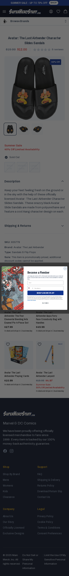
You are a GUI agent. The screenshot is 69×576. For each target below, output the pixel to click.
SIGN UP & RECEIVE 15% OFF (45, 293)
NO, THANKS (45, 303)
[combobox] (31, 288)
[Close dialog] (65, 268)
